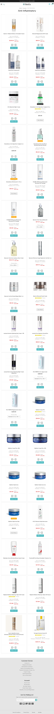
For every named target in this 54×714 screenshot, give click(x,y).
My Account (27, 682)
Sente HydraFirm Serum (13, 634)
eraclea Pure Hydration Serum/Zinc (40, 333)
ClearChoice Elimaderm (40, 70)
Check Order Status (27, 688)
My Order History (27, 686)
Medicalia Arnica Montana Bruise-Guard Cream (13, 558)
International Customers (27, 666)
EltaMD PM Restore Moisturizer (14, 220)
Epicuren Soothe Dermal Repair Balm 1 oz (13, 296)
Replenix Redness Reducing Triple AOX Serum (40, 594)
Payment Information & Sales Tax (27, 670)
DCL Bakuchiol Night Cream (14, 107)
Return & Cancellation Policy (27, 668)
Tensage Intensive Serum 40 (40, 633)
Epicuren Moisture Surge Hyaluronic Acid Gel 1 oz (40, 258)
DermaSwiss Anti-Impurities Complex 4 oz (13, 144)
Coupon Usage (27, 672)
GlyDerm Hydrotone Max (13, 521)
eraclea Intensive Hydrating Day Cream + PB (14, 333)
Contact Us (27, 663)
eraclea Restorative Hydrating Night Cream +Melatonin (14, 372)
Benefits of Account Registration (27, 689)
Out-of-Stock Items (27, 675)
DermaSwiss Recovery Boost (40, 144)
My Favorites (27, 684)
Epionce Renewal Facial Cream (40, 296)
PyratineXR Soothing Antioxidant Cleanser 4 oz (40, 558)
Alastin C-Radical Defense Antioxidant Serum (13, 33)
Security (33, 712)
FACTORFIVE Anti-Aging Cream (40, 372)
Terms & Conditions (16, 712)
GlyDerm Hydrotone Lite (40, 485)
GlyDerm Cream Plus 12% (40, 448)
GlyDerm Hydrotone (13, 485)
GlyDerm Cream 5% (40, 409)
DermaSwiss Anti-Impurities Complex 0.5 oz (40, 107)
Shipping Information (27, 665)
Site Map (39, 712)
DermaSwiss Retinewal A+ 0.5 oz (13, 182)
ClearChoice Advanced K (13, 70)
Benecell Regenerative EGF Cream (40, 33)
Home (20, 8)
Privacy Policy (26, 712)
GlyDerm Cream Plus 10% (14, 448)
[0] (52, 4)
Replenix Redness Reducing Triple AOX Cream (13, 594)
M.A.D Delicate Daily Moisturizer (40, 521)
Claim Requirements (27, 673)
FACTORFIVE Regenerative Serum (14, 409)
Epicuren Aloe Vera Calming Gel (40, 220)
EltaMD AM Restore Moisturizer (40, 182)
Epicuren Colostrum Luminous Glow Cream (13, 258)
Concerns (24, 8)
